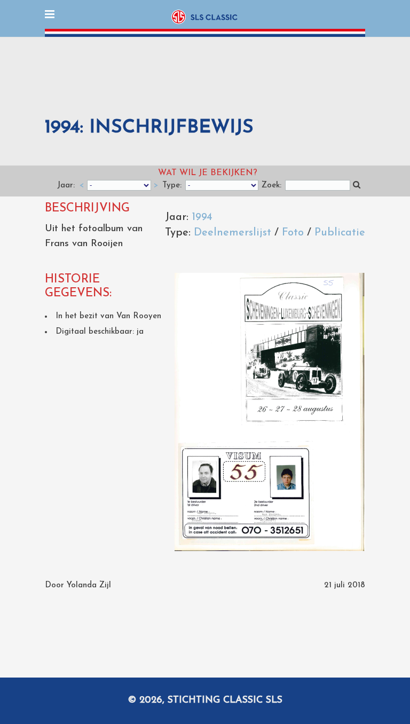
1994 (202, 217)
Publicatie (339, 232)
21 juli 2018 (344, 585)
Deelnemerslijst (232, 232)
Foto (293, 232)
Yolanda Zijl (89, 585)
